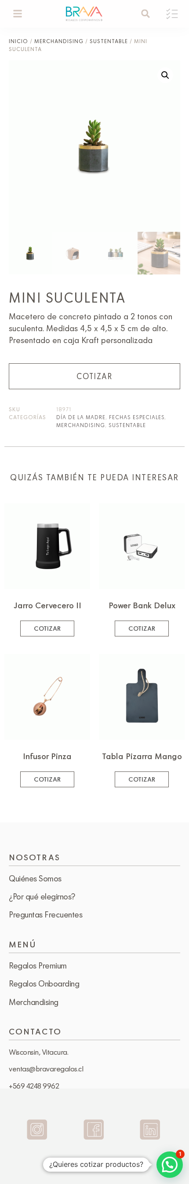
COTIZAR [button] (47, 628)
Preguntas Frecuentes (45, 914)
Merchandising (59, 41)
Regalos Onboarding (44, 983)
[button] (18, 14)
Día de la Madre (80, 417)
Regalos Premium (38, 965)
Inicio (18, 41)
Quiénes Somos (35, 878)
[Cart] (172, 14)
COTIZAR (94, 376)
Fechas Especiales (136, 417)
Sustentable (109, 41)
